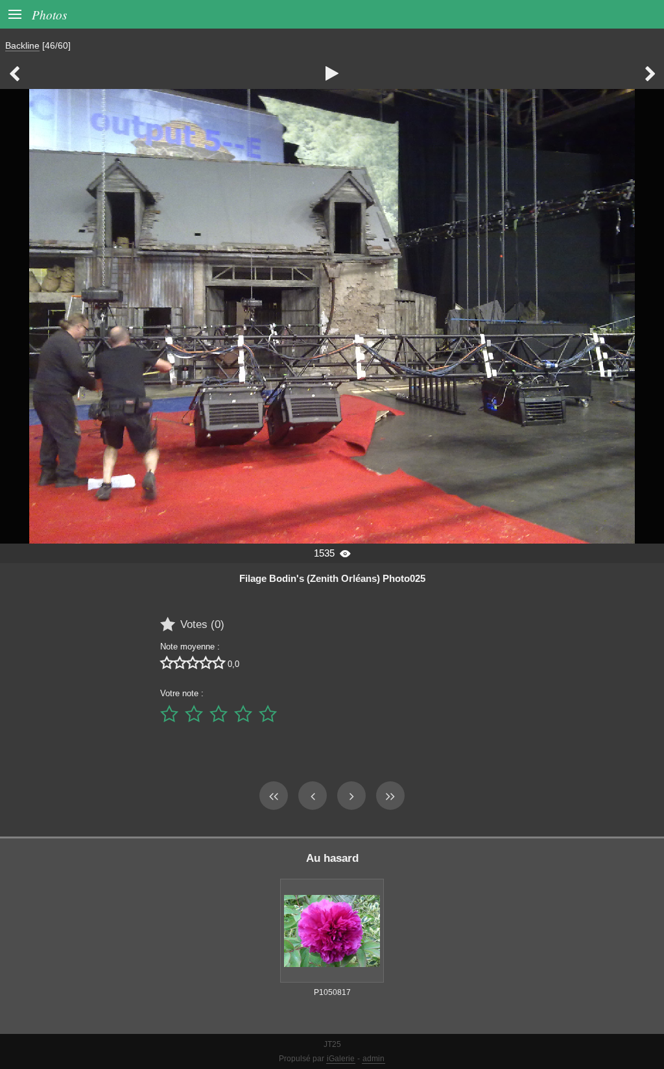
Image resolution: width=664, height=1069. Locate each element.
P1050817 (332, 992)
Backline (22, 45)
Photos (49, 14)
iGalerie (341, 1059)
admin (373, 1059)
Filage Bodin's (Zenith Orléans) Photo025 (332, 578)
